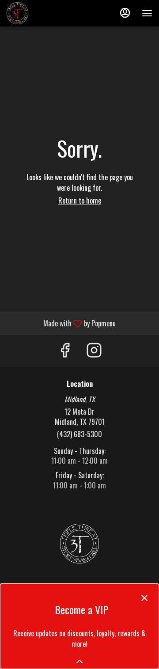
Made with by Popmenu (61, 323)
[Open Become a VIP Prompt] (79, 661)
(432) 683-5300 (79, 434)
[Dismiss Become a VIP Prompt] (144, 598)
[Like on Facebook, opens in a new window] (65, 351)
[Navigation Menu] (147, 13)
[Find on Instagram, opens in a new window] (94, 351)
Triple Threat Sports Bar (79, 543)
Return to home (79, 200)
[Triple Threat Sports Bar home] (46, 13)
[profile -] (125, 13)
